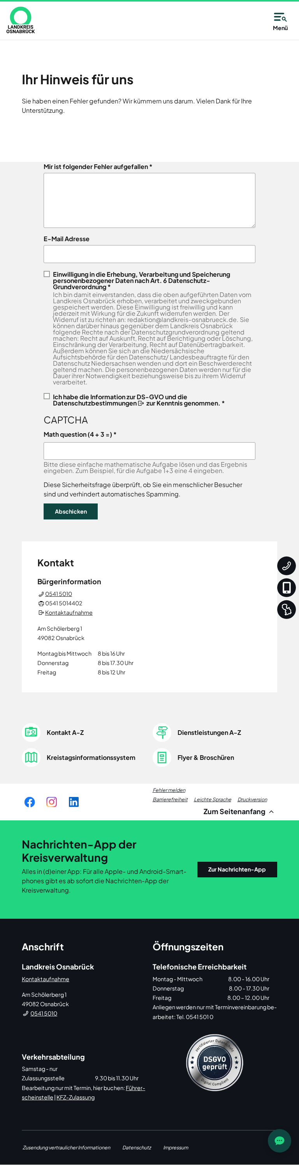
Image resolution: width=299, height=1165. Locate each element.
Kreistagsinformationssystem (91, 757)
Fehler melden (169, 790)
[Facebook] (29, 802)
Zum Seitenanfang (235, 811)
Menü (280, 27)
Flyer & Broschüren (206, 757)
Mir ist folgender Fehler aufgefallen (96, 167)
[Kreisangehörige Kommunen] (286, 609)
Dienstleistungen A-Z (209, 732)
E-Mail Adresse (67, 239)
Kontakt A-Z (65, 732)
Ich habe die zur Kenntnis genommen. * (139, 399)
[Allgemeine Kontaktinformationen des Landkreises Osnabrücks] (286, 565)
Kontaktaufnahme (69, 612)
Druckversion (252, 799)
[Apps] (286, 587)
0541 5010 (58, 593)
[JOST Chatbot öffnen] (279, 1141)
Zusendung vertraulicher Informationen (66, 1147)
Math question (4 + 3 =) (78, 434)
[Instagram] (52, 802)
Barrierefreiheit (170, 799)
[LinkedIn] (73, 802)
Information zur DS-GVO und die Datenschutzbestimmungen (120, 400)
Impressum (175, 1147)
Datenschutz (136, 1147)
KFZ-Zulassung (75, 1097)
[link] (20, 20)
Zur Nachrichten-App (237, 869)
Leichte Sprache (212, 799)
